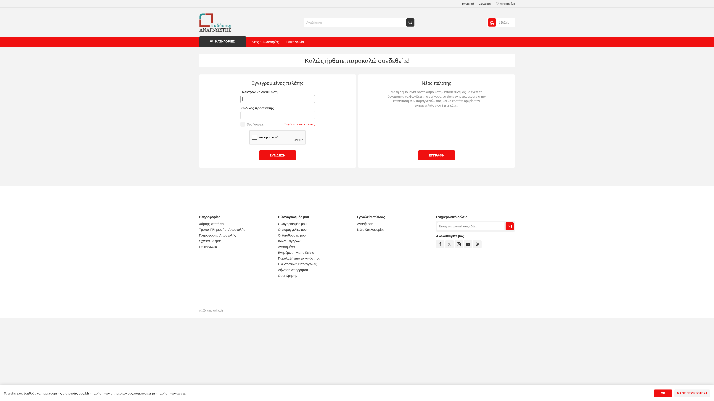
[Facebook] (440, 244)
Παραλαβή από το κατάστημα (299, 258)
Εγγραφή (468, 4)
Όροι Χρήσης (287, 275)
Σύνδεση (485, 4)
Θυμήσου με (255, 124)
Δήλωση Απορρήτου (293, 270)
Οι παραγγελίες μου (292, 229)
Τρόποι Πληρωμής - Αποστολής (222, 229)
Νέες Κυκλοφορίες (265, 42)
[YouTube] (468, 244)
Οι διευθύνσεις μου (292, 235)
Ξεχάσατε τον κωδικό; (299, 124)
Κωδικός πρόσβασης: (257, 108)
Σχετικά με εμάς (210, 241)
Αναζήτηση (410, 22)
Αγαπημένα (286, 247)
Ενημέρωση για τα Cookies (296, 252)
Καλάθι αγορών (289, 241)
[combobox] (355, 22)
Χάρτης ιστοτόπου (212, 224)
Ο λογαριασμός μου (292, 224)
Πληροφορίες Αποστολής (217, 235)
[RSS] (477, 244)
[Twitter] (449, 244)
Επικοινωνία (295, 42)
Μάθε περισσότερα (692, 393)
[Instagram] (459, 244)
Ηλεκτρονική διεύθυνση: (259, 92)
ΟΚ (663, 393)
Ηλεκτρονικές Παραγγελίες (297, 264)
